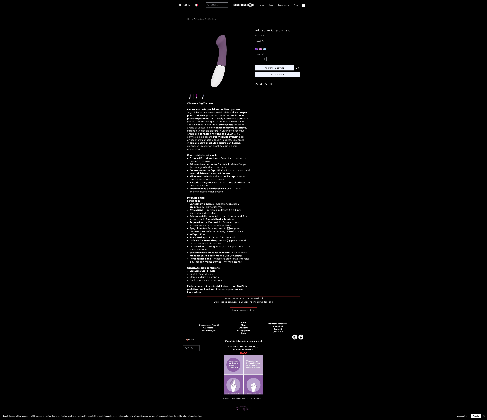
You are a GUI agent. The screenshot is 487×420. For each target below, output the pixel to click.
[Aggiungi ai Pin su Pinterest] (261, 84)
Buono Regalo (209, 330)
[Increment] (264, 59)
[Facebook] (300, 337)
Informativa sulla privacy (192, 416)
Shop (243, 325)
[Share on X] (271, 84)
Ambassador (209, 328)
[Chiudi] (483, 416)
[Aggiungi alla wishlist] (297, 67)
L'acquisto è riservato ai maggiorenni (243, 341)
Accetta (476, 416)
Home (190, 19)
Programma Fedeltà (209, 325)
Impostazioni (462, 416)
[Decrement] (256, 59)
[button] (303, 5)
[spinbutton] (260, 59)
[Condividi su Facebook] (256, 84)
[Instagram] (294, 337)
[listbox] (191, 348)
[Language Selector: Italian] (198, 5)
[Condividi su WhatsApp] (266, 84)
